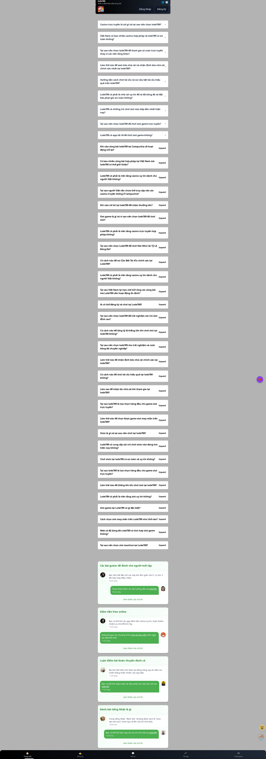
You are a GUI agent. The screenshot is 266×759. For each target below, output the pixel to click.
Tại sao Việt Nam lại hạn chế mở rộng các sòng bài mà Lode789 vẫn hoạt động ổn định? (133, 291)
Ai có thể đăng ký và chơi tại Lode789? (133, 304)
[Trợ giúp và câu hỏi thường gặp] (262, 727)
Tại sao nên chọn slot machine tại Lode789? (133, 545)
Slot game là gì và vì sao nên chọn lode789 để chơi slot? (133, 218)
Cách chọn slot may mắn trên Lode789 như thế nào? (133, 519)
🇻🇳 (259, 379)
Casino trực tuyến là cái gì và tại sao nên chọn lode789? (133, 24)
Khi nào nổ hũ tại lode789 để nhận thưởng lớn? (133, 205)
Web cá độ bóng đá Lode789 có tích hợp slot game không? (133, 532)
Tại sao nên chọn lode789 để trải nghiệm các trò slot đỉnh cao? (133, 317)
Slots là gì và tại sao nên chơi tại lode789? (133, 433)
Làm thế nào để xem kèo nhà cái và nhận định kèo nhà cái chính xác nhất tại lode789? (133, 67)
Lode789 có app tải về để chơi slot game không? (133, 135)
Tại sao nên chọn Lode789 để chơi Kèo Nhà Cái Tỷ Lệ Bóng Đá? (133, 247)
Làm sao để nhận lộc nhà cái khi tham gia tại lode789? (133, 391)
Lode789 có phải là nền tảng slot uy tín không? (133, 496)
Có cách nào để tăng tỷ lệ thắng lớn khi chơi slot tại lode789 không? (133, 332)
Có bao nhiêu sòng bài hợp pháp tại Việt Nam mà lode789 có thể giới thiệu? (133, 163)
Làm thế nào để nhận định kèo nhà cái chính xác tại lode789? (133, 361)
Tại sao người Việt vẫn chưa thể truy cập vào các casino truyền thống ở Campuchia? (133, 192)
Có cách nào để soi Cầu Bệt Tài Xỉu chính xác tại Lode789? (133, 262)
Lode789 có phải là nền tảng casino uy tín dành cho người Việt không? (133, 177)
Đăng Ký (161, 9)
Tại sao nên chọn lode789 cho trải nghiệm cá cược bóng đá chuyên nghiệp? (133, 347)
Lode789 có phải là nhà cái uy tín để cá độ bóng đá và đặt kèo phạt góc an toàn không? (133, 96)
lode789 (153, 589)
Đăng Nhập (145, 9)
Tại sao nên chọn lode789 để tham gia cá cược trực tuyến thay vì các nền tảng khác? (133, 52)
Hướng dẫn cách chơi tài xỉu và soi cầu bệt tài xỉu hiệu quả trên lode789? (133, 81)
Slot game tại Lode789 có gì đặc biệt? (133, 507)
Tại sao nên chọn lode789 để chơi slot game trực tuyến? (133, 123)
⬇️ (166, 2)
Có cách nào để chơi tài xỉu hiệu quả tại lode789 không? (133, 376)
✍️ (80, 755)
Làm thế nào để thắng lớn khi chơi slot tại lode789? (133, 485)
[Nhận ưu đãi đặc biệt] (261, 737)
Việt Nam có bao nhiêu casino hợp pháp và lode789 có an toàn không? (133, 37)
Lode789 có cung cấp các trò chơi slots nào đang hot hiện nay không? (133, 446)
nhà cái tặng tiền (139, 635)
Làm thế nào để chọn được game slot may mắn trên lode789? (133, 420)
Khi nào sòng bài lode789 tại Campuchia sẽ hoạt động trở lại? (133, 148)
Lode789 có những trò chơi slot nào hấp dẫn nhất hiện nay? (133, 111)
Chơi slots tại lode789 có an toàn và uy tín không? (133, 459)
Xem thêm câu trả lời (133, 599)
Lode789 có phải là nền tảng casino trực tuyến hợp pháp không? (133, 233)
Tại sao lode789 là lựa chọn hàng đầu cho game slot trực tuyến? (133, 405)
